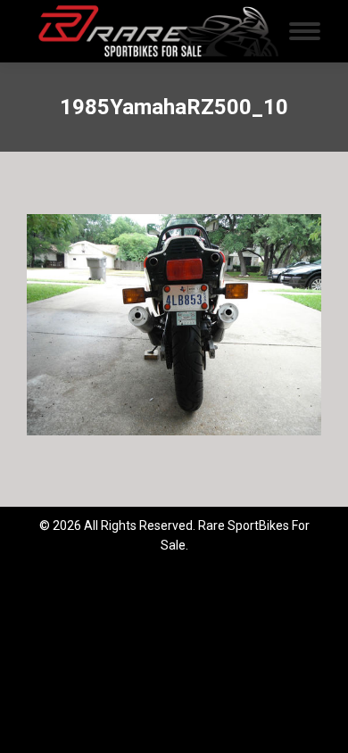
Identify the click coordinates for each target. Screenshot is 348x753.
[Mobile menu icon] (304, 31)
